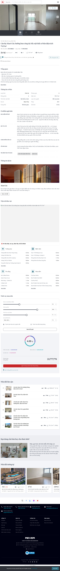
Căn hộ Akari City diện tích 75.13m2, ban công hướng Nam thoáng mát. (21, 417)
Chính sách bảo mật (6, 529)
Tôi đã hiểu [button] (55, 568)
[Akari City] (30, 174)
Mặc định (6, 320)
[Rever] (30, 538)
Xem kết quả (30, 329)
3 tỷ (3, 487)
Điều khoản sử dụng (5, 532)
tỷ (55, 304)
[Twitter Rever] (30, 562)
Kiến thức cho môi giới (35, 525)
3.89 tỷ (56, 487)
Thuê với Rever (19, 525)
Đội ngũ (3, 525)
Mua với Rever (19, 522)
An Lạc (9, 41)
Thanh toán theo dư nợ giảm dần (12, 324)
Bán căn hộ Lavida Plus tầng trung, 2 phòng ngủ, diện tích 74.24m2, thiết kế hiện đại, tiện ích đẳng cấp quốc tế (13, 489)
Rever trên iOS (47, 520)
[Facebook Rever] (28, 562)
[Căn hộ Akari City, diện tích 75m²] (8, 395)
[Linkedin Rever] (32, 562)
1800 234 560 (21, 508)
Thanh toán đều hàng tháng (39, 324)
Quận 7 (22, 491)
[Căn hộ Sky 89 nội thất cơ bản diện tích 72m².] (39, 476)
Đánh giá (24, 561)
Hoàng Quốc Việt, (38, 491)
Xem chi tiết (5, 194)
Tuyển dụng (3, 522)
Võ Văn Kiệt (4, 41)
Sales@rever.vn (36, 508)
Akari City (26, 102)
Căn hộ (27, 93)
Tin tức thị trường (34, 520)
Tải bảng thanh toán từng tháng (30, 365)
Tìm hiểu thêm (34, 568)
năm (55, 314)
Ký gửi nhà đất (19, 520)
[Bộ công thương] (30, 553)
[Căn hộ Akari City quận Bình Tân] (8, 410)
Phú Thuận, (45, 491)
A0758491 (4, 491)
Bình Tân (13, 41)
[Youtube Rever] (36, 562)
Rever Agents (19, 529)
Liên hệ (3, 527)
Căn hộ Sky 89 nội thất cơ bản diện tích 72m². (38, 489)
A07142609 (30, 491)
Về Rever (3, 520)
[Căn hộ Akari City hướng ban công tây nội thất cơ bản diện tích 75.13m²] (8, 425)
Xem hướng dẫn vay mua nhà (11, 370)
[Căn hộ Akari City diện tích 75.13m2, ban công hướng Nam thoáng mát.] (8, 417)
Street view (38, 34)
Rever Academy (19, 527)
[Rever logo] (2, 2)
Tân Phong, (18, 491)
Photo (20, 34)
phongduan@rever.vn (52, 508)
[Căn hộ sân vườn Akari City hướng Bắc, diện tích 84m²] (8, 403)
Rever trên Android (48, 522)
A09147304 (56, 491)
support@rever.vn (8, 512)
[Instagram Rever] (34, 562)
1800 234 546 (7, 508)
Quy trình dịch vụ (19, 532)
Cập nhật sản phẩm (34, 522)
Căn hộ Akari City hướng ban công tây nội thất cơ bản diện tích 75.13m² (21, 425)
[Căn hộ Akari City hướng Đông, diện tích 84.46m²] (8, 388)
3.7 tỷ (30, 487)
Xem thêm (3, 84)
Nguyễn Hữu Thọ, (11, 491)
